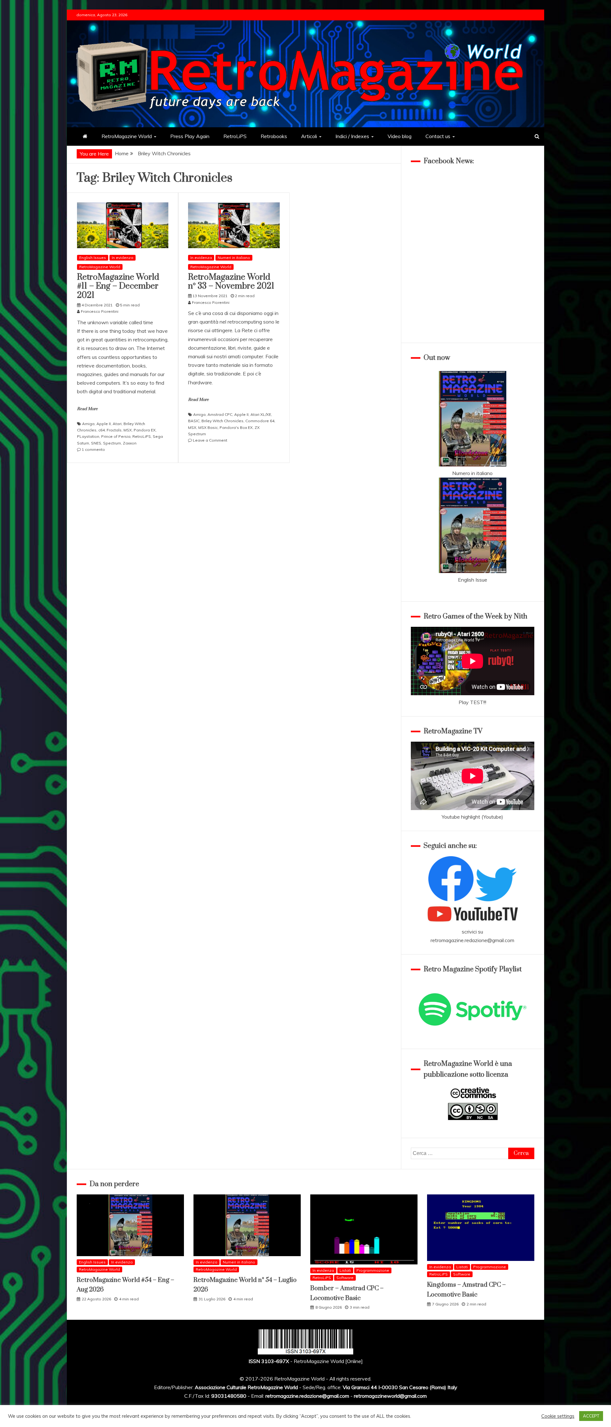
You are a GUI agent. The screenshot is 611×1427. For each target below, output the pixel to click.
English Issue (472, 580)
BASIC (194, 420)
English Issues (92, 257)
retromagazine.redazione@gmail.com (472, 940)
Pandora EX (145, 430)
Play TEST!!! (472, 702)
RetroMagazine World (127, 136)
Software (345, 1277)
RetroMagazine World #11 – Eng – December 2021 (118, 286)
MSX (127, 430)
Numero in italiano (472, 473)
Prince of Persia (115, 436)
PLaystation (88, 436)
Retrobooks (274, 136)
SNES (96, 443)
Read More (87, 408)
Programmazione (372, 1270)
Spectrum (112, 443)
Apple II (103, 423)
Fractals (114, 430)
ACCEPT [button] (591, 1415)
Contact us (437, 136)
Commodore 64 (259, 420)
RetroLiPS (235, 136)
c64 (101, 430)
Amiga (88, 423)
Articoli (309, 136)
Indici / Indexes (352, 136)
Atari (117, 423)
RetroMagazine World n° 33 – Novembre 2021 (231, 282)
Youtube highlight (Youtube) (472, 817)
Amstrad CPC (219, 414)
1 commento (93, 449)
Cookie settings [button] (557, 1416)
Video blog (399, 136)
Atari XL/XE (260, 414)
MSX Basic (208, 427)
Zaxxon (130, 443)
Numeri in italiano (234, 257)
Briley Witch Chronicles (222, 420)
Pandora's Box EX (236, 427)
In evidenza (122, 257)
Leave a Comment (210, 440)
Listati (345, 1270)
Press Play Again (189, 136)
